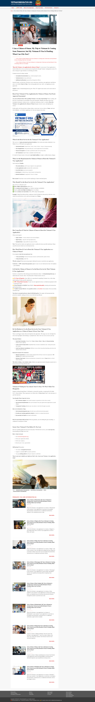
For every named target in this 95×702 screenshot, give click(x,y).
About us (30, 692)
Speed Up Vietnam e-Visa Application (19, 491)
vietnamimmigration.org (23, 436)
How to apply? (50, 692)
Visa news (31, 693)
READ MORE (51, 515)
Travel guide (31, 694)
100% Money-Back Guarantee (21, 282)
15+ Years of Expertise (19, 278)
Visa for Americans (69, 696)
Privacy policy (13, 692)
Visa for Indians (68, 693)
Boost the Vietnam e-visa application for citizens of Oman (26, 67)
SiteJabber (40, 288)
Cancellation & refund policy (16, 694)
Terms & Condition (14, 693)
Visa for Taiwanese (69, 694)
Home (12, 10)
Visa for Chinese (69, 692)
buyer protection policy (39, 285)
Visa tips (20, 45)
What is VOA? (50, 693)
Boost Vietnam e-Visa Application (36, 490)
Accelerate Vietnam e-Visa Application (22, 490)
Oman (45, 490)
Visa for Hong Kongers (70, 695)
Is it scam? (49, 694)
